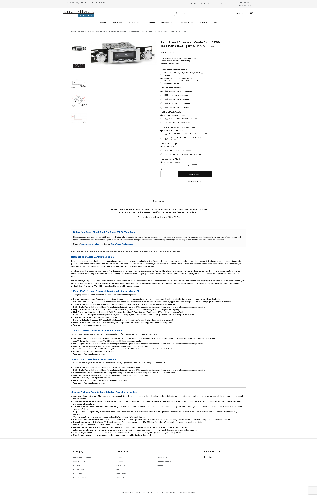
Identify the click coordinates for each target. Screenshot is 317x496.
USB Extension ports (176, 315)
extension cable (181, 430)
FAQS (118, 469)
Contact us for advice (91, 244)
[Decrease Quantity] (163, 174)
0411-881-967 (245, 3)
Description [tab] (158, 201)
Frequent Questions (221, 4)
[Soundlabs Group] (78, 13)
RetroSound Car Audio (86, 31)
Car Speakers (78, 469)
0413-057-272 (245, 5)
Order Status (121, 473)
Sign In (237, 13)
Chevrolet (115, 31)
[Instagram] (210, 457)
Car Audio (77, 465)
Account (119, 461)
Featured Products (80, 477)
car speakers (176, 432)
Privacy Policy (161, 457)
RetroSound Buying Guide (122, 244)
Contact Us (205, 4)
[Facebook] (205, 457)
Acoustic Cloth (79, 461)
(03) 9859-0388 (99, 3)
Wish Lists (120, 477)
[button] (79, 48)
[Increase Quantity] (172, 174)
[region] (79, 115)
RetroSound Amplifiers (124, 432)
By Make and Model (103, 31)
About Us (193, 4)
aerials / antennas (141, 432)
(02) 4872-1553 (82, 3)
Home (73, 31)
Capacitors (77, 473)
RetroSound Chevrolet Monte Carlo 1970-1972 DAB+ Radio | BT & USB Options (160, 31)
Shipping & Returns (163, 461)
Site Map (159, 465)
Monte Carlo (125, 31)
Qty (161, 169)
